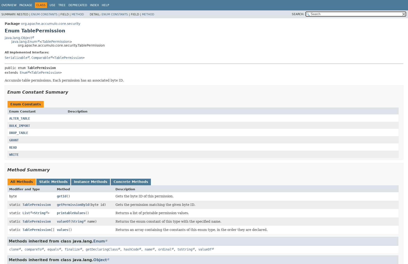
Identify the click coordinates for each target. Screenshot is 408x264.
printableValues (71, 213)
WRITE (14, 154)
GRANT (14, 140)
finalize (72, 249)
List (26, 213)
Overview (9, 5)
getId (61, 196)
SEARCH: (298, 14)
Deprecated (77, 5)
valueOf (63, 221)
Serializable (16, 58)
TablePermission (55, 41)
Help (105, 5)
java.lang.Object (18, 38)
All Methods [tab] (21, 182)
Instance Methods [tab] (90, 182)
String (39, 213)
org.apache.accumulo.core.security (50, 24)
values (62, 230)
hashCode (131, 249)
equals (53, 249)
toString (184, 249)
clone (14, 249)
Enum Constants (44, 14)
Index (94, 5)
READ (13, 147)
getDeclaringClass (102, 249)
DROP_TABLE (18, 133)
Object (100, 260)
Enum (23, 72)
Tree (62, 5)
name (148, 249)
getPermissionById (73, 205)
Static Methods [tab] (53, 182)
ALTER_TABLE (19, 118)
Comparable (40, 58)
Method (78, 14)
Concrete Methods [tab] (131, 182)
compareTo (33, 249)
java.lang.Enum (24, 41)
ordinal (164, 249)
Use (52, 5)
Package (25, 5)
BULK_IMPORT (19, 126)
